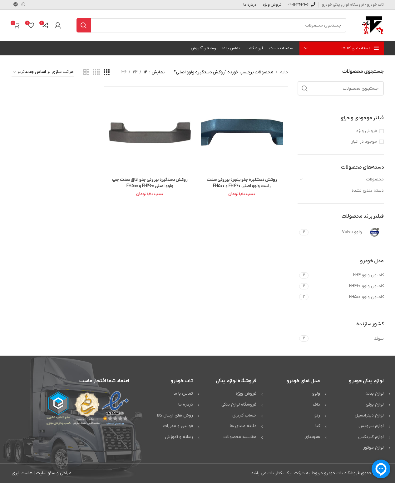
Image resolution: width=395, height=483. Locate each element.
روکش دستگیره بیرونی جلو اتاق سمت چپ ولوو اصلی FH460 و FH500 (150, 183)
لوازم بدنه (374, 394)
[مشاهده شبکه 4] (96, 72)
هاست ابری (22, 473)
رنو (317, 415)
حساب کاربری (244, 415)
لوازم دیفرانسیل (369, 415)
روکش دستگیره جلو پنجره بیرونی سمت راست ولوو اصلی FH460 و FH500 (242, 183)
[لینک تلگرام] (16, 4)
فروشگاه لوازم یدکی (238, 404)
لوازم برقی (375, 404)
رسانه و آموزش (179, 437)
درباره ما (185, 404)
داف (316, 404)
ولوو (316, 394)
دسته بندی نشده (368, 191)
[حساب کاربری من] (58, 25)
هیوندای (312, 437)
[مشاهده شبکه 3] (107, 72)
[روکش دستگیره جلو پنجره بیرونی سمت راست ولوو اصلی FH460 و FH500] (242, 132)
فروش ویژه (366, 131)
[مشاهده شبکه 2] (86, 72)
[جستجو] (84, 25)
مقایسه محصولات (240, 437)
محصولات (375, 179)
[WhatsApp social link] (23, 4)
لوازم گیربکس (371, 437)
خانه (284, 72)
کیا (317, 426)
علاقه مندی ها (243, 426)
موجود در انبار (364, 142)
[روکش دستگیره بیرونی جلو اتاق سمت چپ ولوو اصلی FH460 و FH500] (150, 132)
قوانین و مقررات (178, 426)
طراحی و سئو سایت (54, 473)
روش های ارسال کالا (175, 415)
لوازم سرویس (371, 426)
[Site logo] (373, 25)
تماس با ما (183, 394)
